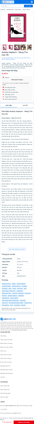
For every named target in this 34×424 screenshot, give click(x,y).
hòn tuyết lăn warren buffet (16, 302)
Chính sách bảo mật (6, 339)
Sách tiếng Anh (4, 389)
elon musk (19, 288)
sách (25, 288)
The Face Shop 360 (18, 418)
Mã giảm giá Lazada (6, 369)
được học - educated (17, 293)
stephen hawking (12, 295)
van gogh (24, 286)
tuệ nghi (23, 305)
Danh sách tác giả (5, 354)
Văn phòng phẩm (5, 393)
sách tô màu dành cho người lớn (10, 300)
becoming (4, 288)
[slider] (5, 47)
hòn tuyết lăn (5, 305)
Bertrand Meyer (9, 57)
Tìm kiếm (28, 6)
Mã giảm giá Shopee (6, 373)
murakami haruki (6, 286)
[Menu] (32, 2)
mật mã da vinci (16, 286)
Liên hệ (2, 377)
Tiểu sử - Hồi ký (26, 9)
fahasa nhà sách (6, 283)
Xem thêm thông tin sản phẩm (17, 249)
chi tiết (25, 105)
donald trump (27, 302)
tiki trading (17, 305)
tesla (11, 305)
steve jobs (22, 300)
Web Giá (31, 418)
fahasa (13, 283)
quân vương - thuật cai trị (8, 291)
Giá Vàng (26, 418)
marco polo (28, 293)
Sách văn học (18, 9)
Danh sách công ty (6, 358)
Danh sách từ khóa (6, 362)
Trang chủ (2, 9)
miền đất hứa (5, 298)
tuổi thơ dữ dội (14, 298)
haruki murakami (21, 283)
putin (10, 288)
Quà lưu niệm (4, 397)
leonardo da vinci (6, 293)
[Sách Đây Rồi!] (8, 319)
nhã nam (4, 295)
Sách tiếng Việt (10, 9)
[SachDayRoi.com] (10, 2)
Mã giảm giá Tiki (5, 366)
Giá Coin (2, 419)
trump (14, 288)
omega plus (20, 291)
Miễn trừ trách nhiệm (6, 347)
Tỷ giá (10, 418)
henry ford (5, 302)
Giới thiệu (9, 105)
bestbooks (21, 295)
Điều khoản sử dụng (6, 343)
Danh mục (3, 351)
